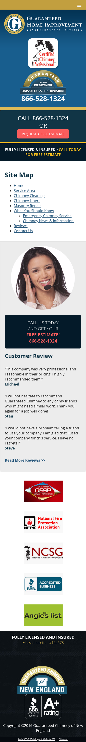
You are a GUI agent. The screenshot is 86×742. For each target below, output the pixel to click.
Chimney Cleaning (29, 195)
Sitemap (63, 739)
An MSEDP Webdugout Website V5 (36, 739)
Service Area (24, 190)
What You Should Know (34, 210)
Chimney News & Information (48, 220)
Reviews (21, 225)
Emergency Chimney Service (47, 215)
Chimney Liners (27, 200)
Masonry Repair (27, 205)
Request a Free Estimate (43, 134)
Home (19, 185)
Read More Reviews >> (25, 460)
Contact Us (23, 230)
